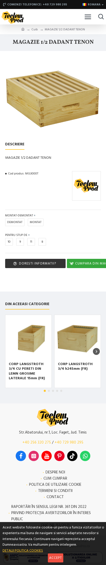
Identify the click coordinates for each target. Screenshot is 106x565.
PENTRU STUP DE (16, 235)
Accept (55, 557)
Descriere (14, 144)
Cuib (34, 29)
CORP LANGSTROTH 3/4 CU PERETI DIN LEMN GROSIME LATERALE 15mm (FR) (27, 371)
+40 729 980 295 (69, 442)
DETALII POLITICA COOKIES (23, 550)
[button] (9, 351)
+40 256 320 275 (36, 442)
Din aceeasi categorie (27, 304)
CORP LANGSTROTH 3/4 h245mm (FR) (75, 366)
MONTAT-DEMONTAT (19, 215)
